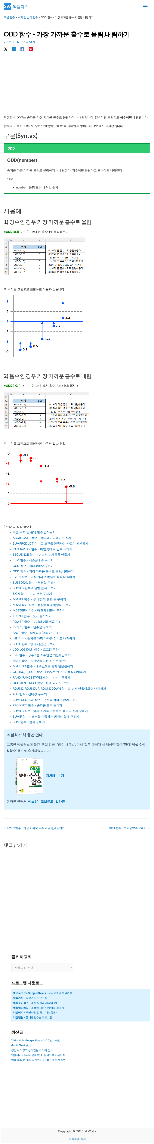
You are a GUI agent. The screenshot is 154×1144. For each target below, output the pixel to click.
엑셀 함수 (9, 17)
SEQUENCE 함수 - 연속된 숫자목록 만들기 (41, 554)
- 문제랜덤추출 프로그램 (32, 1017)
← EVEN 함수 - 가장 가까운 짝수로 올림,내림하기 (34, 828)
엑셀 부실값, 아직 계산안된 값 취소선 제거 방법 (38, 1060)
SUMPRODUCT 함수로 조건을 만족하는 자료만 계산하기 (50, 543)
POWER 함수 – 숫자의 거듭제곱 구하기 (38, 621)
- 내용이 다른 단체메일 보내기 (38, 1007)
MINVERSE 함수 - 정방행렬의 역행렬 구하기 (42, 605)
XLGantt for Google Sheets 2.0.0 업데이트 (35, 1040)
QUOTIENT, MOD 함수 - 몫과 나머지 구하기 (42, 683)
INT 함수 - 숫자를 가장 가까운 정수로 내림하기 (44, 638)
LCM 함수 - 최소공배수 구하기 (33, 560)
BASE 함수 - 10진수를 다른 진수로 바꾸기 (40, 661)
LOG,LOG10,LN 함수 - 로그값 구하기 (37, 649)
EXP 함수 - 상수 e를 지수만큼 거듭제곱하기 (42, 655)
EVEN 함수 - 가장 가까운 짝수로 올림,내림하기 (44, 577)
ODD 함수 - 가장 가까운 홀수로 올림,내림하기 (43, 571)
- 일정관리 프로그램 (30, 997)
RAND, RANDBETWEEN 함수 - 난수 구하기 (41, 677)
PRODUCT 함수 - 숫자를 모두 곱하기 (37, 705)
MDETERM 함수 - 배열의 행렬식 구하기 (39, 610)
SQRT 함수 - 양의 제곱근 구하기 (34, 644)
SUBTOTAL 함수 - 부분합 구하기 (34, 582)
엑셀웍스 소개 (77, 1138)
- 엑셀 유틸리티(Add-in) (35, 1002)
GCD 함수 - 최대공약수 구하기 (33, 566)
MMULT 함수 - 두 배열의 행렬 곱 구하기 (39, 599)
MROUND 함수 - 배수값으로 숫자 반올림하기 (43, 666)
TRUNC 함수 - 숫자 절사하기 (32, 616)
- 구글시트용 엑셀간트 (42, 993)
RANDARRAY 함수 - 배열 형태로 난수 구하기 (42, 549)
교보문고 (48, 801)
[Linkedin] (14, 49)
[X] (6, 49)
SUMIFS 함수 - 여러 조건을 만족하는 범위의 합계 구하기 (50, 711)
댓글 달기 (28, 42)
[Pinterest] (31, 49)
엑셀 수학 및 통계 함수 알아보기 (34, 532)
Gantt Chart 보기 (21, 1045)
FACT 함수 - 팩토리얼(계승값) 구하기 (37, 633)
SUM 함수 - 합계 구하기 (29, 722)
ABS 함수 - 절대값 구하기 (30, 694)
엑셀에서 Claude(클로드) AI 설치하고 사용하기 (38, 1055)
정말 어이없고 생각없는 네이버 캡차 (32, 1050)
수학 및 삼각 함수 (28, 17)
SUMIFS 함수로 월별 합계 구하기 (35, 588)
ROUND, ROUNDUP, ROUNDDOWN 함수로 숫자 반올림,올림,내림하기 (59, 688)
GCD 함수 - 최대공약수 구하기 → (129, 828)
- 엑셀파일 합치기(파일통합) (35, 1012)
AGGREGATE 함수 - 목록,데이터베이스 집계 (42, 538)
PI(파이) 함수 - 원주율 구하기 (32, 627)
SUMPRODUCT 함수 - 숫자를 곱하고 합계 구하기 (46, 700)
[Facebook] (22, 49)
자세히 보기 (55, 775)
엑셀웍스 (20, 6)
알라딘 (60, 801)
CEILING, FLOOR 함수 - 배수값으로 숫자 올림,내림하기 (49, 672)
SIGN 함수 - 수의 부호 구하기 (32, 593)
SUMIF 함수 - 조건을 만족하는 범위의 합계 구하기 (46, 716)
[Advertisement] (77, 84)
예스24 (34, 801)
